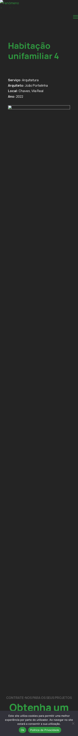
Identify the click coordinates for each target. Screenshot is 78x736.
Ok (22, 730)
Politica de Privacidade (44, 730)
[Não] (73, 723)
